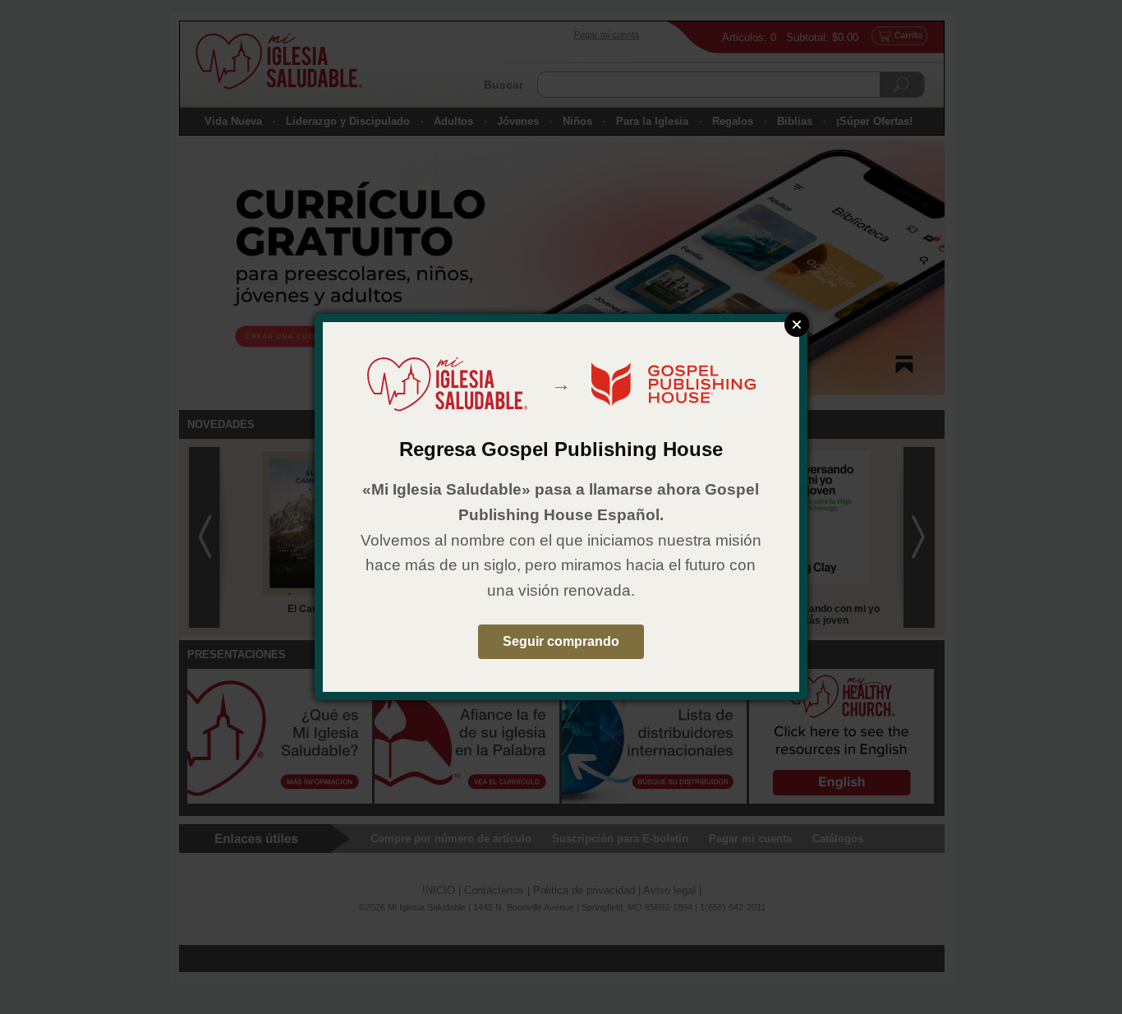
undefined (796, 324)
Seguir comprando (561, 641)
